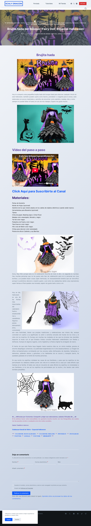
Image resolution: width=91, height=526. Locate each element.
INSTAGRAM (74, 434)
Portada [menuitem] (36, 3)
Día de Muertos (43, 23)
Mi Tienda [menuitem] (62, 3)
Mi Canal (82, 3)
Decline (17, 519)
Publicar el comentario (21, 493)
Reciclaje (50, 24)
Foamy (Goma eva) (66, 23)
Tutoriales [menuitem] (49, 3)
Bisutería (17, 23)
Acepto (9, 519)
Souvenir (56, 24)
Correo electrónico (41, 462)
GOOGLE (27, 436)
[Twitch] (85, 513)
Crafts (23, 23)
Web (59, 462)
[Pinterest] (77, 513)
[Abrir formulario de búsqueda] (85, 8)
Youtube (62, 24)
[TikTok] (81, 513)
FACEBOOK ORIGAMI (47, 434)
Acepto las (23, 488)
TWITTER (17, 436)
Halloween (33, 24)
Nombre (15, 462)
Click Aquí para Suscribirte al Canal (39, 191)
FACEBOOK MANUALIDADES (25, 434)
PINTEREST (62, 434)
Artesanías (10, 23)
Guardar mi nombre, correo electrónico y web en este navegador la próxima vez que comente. (40, 485)
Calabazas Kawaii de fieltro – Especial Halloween (29, 429)
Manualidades (42, 24)
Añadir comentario (18, 468)
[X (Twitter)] (74, 3)
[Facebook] (71, 3)
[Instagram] (76, 3)
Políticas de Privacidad (27, 488)
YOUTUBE (36, 436)
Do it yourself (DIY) (54, 23)
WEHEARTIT (47, 436)
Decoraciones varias (32, 23)
